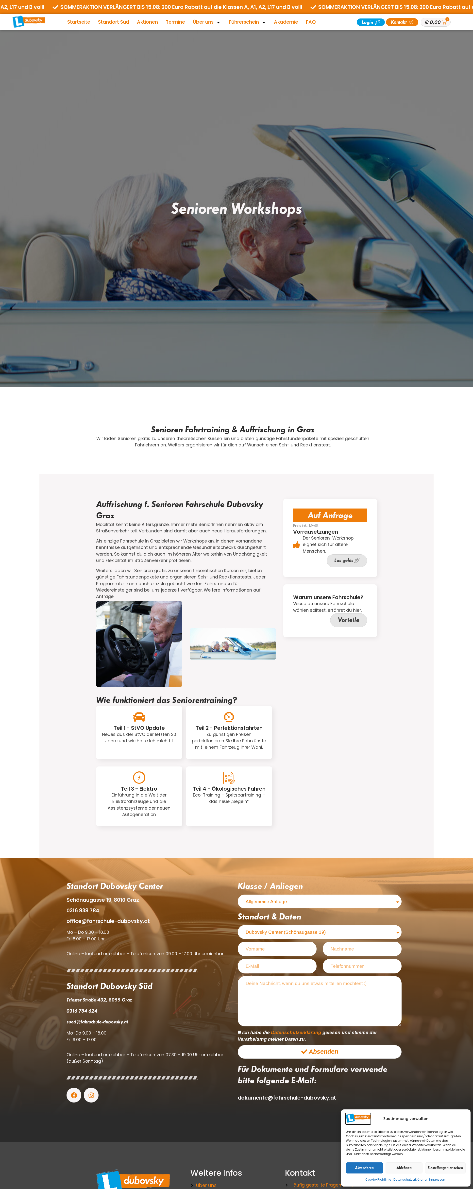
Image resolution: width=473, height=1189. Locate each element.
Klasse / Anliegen (270, 886)
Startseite (78, 22)
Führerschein (244, 22)
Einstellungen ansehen (445, 1168)
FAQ (311, 22)
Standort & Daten (269, 916)
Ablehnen (404, 1168)
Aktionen (147, 22)
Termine (175, 22)
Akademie (286, 22)
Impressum (437, 1179)
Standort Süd (113, 22)
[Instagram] (91, 1095)
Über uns (203, 22)
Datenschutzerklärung (410, 1179)
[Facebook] (74, 1095)
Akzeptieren (364, 1168)
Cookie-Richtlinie (378, 1179)
